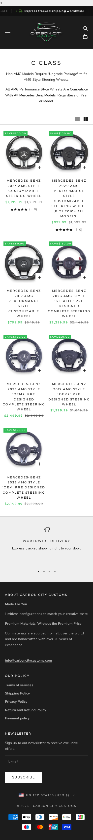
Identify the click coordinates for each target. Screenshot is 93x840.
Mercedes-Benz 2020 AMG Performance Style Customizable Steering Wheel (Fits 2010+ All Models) (69, 198)
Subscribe (23, 777)
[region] (46, 545)
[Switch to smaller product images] (86, 119)
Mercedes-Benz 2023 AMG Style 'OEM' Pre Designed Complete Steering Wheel (23, 487)
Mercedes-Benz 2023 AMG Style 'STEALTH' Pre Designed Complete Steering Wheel (69, 303)
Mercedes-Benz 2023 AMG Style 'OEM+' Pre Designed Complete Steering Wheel (24, 396)
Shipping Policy (17, 693)
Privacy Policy (16, 701)
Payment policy (17, 718)
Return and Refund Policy (25, 710)
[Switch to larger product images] (77, 119)
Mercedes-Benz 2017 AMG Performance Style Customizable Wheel (24, 303)
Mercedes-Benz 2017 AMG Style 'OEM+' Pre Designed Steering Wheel (69, 394)
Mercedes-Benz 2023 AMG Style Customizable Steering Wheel (23, 188)
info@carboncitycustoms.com (28, 660)
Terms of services (19, 685)
